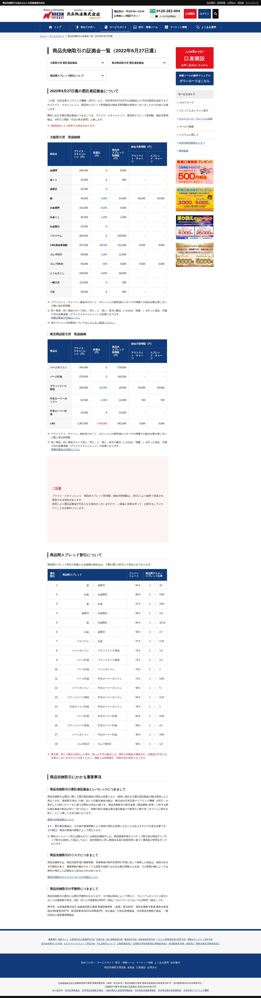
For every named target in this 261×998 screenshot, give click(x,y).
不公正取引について (106, 943)
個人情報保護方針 (114, 939)
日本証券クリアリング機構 (196, 990)
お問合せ (231, 3)
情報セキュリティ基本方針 (200, 939)
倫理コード (63, 939)
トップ (57, 27)
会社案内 (211, 3)
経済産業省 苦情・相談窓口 (182, 943)
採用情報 (221, 3)
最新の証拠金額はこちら (60, 819)
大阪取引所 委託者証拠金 (63, 63)
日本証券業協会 (72, 990)
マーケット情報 (178, 27)
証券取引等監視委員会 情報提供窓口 (150, 943)
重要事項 (52, 939)
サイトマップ (252, 3)
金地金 (131, 967)
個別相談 (183, 151)
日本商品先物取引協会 (92, 990)
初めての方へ (88, 27)
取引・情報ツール (148, 27)
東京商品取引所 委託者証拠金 (128, 63)
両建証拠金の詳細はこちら (65, 318)
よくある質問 (208, 27)
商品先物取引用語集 (115, 967)
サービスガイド (118, 27)
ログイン (204, 13)
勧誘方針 (101, 939)
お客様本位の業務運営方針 (82, 939)
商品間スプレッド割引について (67, 75)
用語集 (241, 3)
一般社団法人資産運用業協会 (119, 990)
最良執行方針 (130, 939)
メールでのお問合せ (168, 16)
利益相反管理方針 (146, 939)
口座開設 (190, 13)
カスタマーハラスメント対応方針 (79, 943)
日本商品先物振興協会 (145, 990)
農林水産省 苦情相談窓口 (208, 943)
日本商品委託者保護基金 (169, 990)
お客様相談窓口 (124, 943)
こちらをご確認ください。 (101, 322)
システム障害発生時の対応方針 (171, 939)
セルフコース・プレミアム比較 (196, 118)
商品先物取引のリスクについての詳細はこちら (72, 877)
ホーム (43, 36)
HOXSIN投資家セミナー (192, 143)
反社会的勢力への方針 (51, 943)
